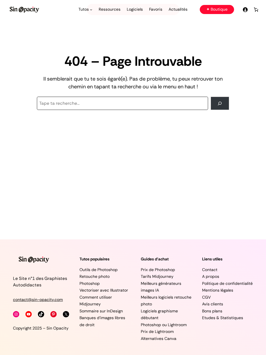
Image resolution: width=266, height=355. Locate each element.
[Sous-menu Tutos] (91, 9)
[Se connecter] (245, 9)
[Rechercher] (220, 103)
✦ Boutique (217, 9)
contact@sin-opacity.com (38, 299)
